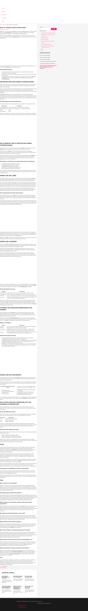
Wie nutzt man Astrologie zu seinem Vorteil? (48, 61)
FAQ (42, 50)
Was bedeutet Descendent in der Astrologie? (6, 577)
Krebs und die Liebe (45, 37)
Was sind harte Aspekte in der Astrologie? (48, 63)
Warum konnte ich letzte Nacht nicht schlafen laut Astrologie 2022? (17, 587)
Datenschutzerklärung (22, 605)
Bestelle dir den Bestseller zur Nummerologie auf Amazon (48, 67)
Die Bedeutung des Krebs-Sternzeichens (49, 33)
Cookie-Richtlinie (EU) (22, 607)
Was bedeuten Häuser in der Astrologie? (18, 577)
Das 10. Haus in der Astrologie (45, 55)
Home (3, 8)
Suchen (41, 27)
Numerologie (4, 14)
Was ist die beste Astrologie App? (28, 577)
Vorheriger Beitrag (3, 566)
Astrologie (3, 11)
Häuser (3, 21)
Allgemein (4, 24)
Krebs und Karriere (45, 39)
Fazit (42, 49)
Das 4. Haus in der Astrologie (45, 59)
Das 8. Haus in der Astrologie (45, 57)
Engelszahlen (4, 17)
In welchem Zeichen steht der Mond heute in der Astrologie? (6, 587)
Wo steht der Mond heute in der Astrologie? (29, 587)
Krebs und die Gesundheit (46, 44)
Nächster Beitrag (3, 567)
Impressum (21, 606)
